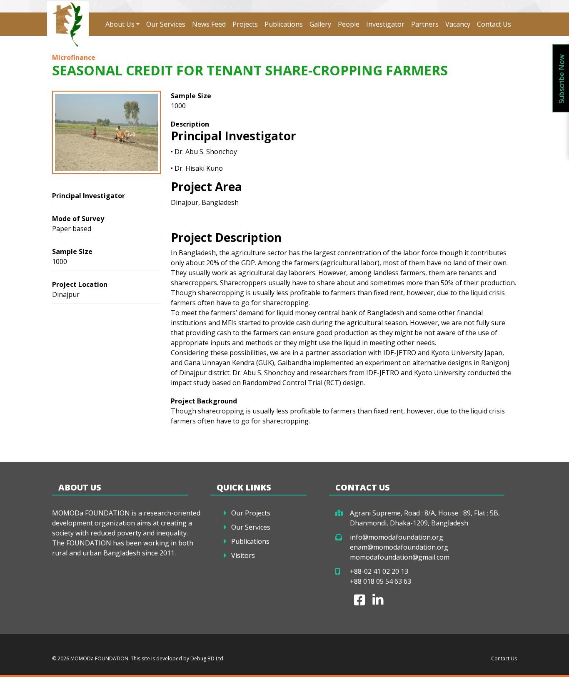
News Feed (209, 24)
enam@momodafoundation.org (399, 547)
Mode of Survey (78, 218)
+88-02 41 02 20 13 (379, 571)
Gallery (320, 24)
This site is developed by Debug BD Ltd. (177, 658)
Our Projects (250, 513)
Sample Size (72, 251)
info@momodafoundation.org (396, 537)
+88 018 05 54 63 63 (380, 581)
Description (190, 124)
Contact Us (494, 24)
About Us (120, 24)
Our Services (165, 24)
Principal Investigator (88, 195)
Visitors (243, 555)
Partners (425, 24)
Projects (245, 24)
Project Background (204, 401)
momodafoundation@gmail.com (399, 557)
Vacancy (457, 24)
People (348, 24)
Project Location (79, 284)
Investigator (385, 24)
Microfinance (73, 57)
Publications (284, 24)
